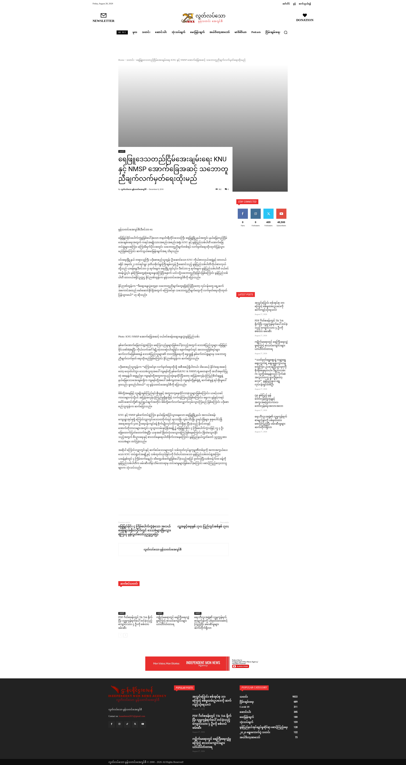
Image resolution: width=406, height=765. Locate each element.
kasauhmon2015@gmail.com (132, 716)
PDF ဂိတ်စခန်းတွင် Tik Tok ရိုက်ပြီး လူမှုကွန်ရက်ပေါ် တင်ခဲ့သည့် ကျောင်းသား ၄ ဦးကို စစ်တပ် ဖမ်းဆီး (135, 623)
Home (121, 60)
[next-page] (125, 635)
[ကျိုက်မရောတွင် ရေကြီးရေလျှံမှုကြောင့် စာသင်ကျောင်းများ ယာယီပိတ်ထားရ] (173, 602)
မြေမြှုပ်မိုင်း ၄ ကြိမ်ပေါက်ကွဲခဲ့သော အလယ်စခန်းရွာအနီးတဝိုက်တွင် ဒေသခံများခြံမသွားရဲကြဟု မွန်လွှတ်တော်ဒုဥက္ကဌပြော (144, 530)
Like (243, 210)
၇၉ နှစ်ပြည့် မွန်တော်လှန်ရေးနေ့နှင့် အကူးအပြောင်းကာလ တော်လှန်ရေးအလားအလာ (269, 401)
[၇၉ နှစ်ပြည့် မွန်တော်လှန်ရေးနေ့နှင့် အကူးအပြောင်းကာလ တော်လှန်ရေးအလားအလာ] (244, 399)
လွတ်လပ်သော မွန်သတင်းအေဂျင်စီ (133, 189)
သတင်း (130, 60)
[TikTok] (127, 724)
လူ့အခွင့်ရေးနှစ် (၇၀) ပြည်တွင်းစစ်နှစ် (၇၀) (203, 526)
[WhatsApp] (143, 507)
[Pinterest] (136, 507)
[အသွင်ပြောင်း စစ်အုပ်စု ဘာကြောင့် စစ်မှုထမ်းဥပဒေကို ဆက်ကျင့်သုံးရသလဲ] (244, 307)
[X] (129, 507)
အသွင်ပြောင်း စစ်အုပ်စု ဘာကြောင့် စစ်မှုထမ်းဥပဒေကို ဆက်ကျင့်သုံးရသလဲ (269, 306)
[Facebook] (121, 507)
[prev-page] (120, 635)
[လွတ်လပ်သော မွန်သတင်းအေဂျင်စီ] (131, 549)
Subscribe (281, 210)
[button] (285, 32)
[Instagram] (119, 724)
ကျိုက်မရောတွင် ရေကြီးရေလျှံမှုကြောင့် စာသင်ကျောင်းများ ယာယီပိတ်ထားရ (172, 621)
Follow (255, 210)
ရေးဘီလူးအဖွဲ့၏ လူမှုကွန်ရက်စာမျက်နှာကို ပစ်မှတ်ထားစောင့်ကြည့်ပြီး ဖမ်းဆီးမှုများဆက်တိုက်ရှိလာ (211, 623)
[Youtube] (143, 724)
